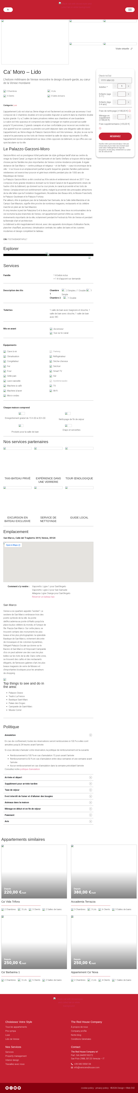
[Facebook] (7, 1088)
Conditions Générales (81, 1039)
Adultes (103, 87)
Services (9, 1052)
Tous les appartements (16, 1027)
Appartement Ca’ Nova (84, 972)
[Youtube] (15, 1088)
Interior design (12, 1060)
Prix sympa (10, 1031)
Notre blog (76, 1035)
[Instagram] (11, 1088)
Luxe (15, 105)
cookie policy (87, 1088)
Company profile (79, 1031)
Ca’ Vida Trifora (10, 901)
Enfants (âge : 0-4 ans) (105, 103)
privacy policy (102, 1088)
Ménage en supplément (104, 118)
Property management (16, 1056)
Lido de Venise (12, 1039)
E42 (133, 1088)
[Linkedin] (19, 1088)
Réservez (115, 136)
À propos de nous (79, 1027)
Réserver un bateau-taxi (43, 597)
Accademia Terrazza (83, 901)
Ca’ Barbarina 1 (10, 972)
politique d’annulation (30, 769)
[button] (8, 10)
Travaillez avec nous (15, 1064)
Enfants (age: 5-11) (105, 95)
